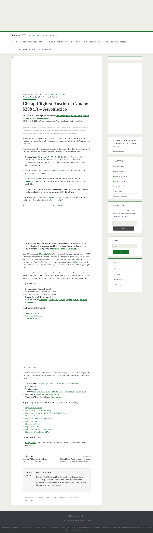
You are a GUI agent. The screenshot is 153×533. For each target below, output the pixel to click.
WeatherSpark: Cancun (33, 316)
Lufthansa (54, 392)
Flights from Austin (69, 497)
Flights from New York (33, 408)
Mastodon (124, 176)
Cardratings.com (56, 397)
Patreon (121, 151)
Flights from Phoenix (32, 421)
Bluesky (121, 171)
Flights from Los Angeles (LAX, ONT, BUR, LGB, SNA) (46, 413)
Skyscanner (48, 384)
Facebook (123, 196)
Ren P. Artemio (52, 97)
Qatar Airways (69, 392)
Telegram (123, 186)
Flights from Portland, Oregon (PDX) (38, 418)
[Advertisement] (76, 15)
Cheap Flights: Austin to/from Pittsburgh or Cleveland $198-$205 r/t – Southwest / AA (75, 460)
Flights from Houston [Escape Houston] (39, 429)
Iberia (34, 392)
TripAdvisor (40, 394)
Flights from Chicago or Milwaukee (38, 410)
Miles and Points (55, 42)
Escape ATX (18, 35)
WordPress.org (117, 285)
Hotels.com (49, 394)
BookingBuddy (43, 118)
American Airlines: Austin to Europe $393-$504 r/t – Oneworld (35, 460)
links (75, 189)
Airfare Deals (43, 497)
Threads (121, 166)
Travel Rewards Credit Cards (26, 49)
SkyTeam (29, 500)
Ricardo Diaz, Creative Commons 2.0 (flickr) (49, 94)
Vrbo (40, 389)
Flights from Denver (32, 424)
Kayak (55, 384)
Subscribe (46, 49)
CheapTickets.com (31, 386)
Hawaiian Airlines (43, 392)
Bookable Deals (32, 181)
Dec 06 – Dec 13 (54, 157)
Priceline (33, 118)
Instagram (123, 181)
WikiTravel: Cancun (32, 313)
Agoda (56, 394)
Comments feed (117, 279)
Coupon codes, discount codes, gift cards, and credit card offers (95, 42)
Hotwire (26, 118)
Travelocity (60, 116)
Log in (115, 269)
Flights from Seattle (32, 416)
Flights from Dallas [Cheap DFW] (37, 432)
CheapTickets (76, 116)
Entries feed (116, 274)
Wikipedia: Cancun (32, 319)
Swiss (61, 392)
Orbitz (67, 116)
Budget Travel (31, 443)
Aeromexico (30, 497)
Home (14, 42)
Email (114, 220)
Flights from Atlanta (32, 427)
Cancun (55, 497)
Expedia (86, 116)
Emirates (78, 392)
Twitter (121, 191)
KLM (84, 392)
